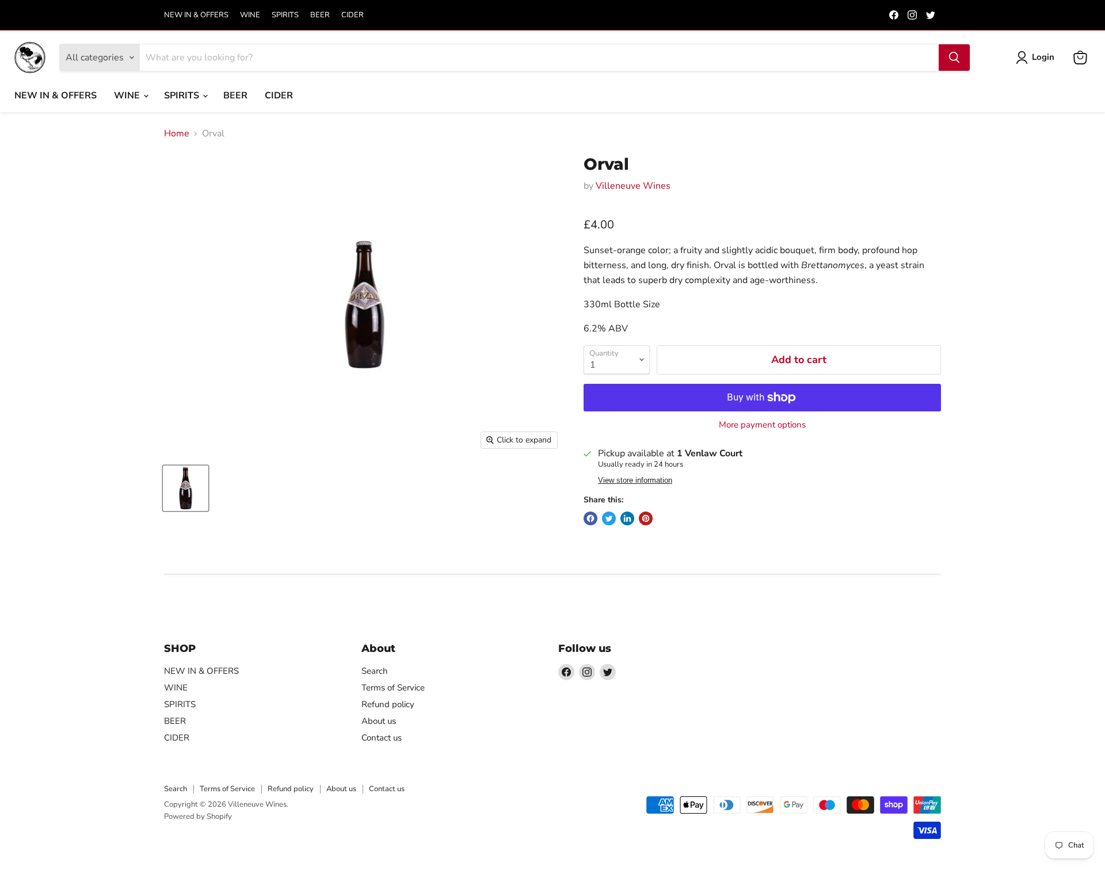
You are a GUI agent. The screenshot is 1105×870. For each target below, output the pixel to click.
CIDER (352, 15)
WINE (250, 15)
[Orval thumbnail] (185, 488)
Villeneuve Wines (633, 186)
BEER (320, 15)
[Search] (954, 57)
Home (176, 133)
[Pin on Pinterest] (646, 518)
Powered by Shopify (198, 816)
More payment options (762, 425)
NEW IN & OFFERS (196, 15)
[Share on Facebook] (590, 518)
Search (374, 671)
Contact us (381, 737)
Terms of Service (393, 687)
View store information (635, 480)
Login (1043, 57)
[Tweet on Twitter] (609, 518)
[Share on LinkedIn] (627, 518)
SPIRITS (285, 15)
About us (378, 721)
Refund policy (387, 704)
